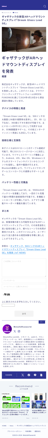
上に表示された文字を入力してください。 (22, 302)
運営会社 (38, 431)
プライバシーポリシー (14, 431)
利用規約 (28, 431)
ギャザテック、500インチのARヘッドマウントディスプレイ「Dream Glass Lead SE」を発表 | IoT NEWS (24, 249)
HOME (4, 425)
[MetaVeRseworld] (4, 6)
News (16, 12)
